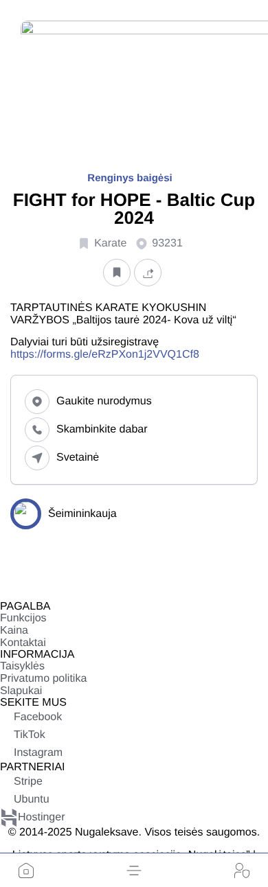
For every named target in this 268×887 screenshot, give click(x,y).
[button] (134, 870)
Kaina (14, 630)
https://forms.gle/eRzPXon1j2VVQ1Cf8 (104, 354)
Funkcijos (23, 618)
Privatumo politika (43, 678)
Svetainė (77, 457)
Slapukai (21, 691)
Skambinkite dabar (102, 429)
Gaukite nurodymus (104, 401)
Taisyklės (22, 666)
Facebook (38, 717)
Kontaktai (23, 643)
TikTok (29, 735)
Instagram (38, 753)
